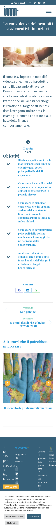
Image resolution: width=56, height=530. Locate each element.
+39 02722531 (19, 3)
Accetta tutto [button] (33, 516)
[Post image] (28, 378)
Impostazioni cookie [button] (14, 516)
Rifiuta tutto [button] (12, 523)
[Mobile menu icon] (49, 11)
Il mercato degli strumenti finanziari (28, 408)
